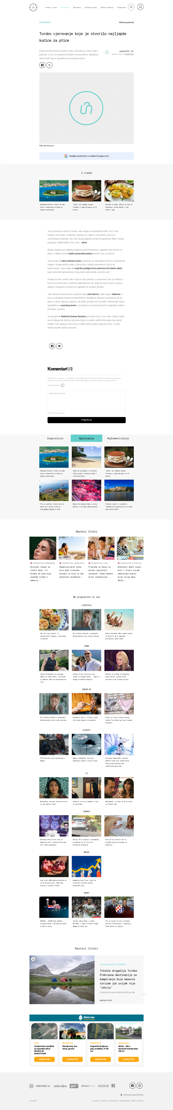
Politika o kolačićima (137, 1101)
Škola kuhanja (107, 7)
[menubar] (140, 7)
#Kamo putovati (126, 22)
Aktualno (77, 7)
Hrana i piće (51, 7)
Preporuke (121, 7)
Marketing (104, 1101)
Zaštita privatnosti (124, 1101)
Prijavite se (86, 420)
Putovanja (65, 7)
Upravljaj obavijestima (133, 1095)
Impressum (96, 1101)
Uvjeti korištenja (113, 1101)
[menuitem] (140, 7)
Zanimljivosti (91, 7)
